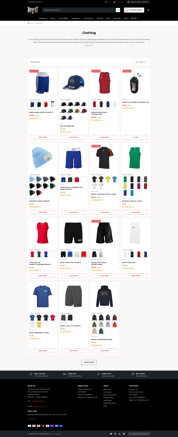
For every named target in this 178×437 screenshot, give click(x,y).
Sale (125, 18)
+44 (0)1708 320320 (38, 401)
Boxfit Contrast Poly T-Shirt (103, 194)
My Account (120, 2)
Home (31, 23)
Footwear (42, 18)
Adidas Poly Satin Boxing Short (98, 263)
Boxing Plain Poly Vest (132, 201)
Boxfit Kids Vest (129, 262)
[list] (89, 375)
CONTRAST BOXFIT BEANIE (39, 201)
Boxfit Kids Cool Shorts (70, 262)
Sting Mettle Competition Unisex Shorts (71, 188)
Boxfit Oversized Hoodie (101, 339)
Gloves (52, 18)
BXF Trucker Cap (67, 126)
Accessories (88, 18)
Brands (133, 18)
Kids (108, 18)
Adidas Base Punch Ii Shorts (41, 112)
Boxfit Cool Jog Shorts (70, 326)
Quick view (42, 137)
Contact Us (32, 418)
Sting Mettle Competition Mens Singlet (40, 263)
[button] (148, 10)
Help (109, 2)
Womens (117, 18)
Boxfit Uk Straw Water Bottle (135, 102)
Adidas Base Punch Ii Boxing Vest (99, 113)
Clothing (99, 18)
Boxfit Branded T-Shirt (39, 333)
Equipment (76, 18)
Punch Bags (63, 18)
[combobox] (81, 10)
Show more (89, 362)
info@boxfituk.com (39, 406)
